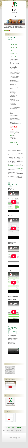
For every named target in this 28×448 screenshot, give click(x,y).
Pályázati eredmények (16, 427)
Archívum (5, 428)
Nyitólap (9, 427)
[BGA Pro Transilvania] (14, 8)
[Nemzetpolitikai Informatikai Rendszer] (10, 369)
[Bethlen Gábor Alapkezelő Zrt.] (10, 401)
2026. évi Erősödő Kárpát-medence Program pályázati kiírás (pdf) (15, 143)
